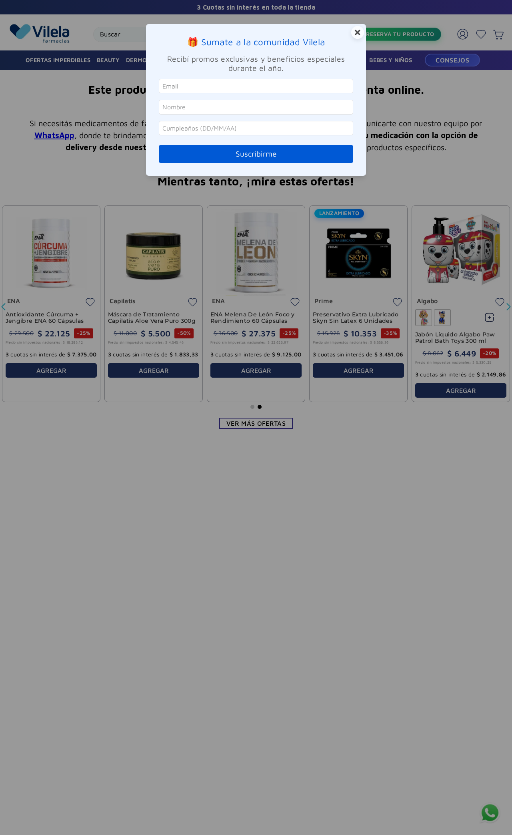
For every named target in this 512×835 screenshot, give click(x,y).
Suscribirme (256, 153)
